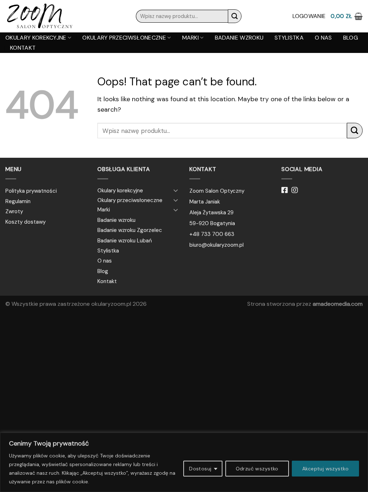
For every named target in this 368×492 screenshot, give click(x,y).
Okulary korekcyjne (35, 37)
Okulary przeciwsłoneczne (124, 37)
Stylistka (289, 38)
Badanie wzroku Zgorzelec (129, 230)
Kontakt (23, 48)
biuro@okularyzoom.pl (216, 245)
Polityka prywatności (31, 190)
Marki (190, 37)
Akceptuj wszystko (325, 468)
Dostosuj (200, 468)
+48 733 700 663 (211, 234)
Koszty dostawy (25, 221)
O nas (323, 38)
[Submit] (235, 16)
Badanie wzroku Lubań (124, 240)
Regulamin (18, 201)
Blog (350, 38)
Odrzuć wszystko (257, 468)
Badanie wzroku (239, 38)
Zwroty (14, 211)
